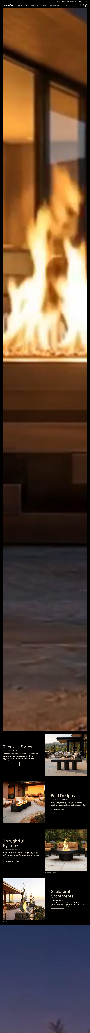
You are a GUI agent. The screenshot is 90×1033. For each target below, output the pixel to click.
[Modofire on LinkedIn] (82, 1)
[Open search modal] (80, 5)
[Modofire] (8, 5)
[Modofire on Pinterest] (84, 1)
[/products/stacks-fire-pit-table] (45, 369)
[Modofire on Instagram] (81, 1)
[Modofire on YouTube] (86, 1)
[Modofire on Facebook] (79, 1)
